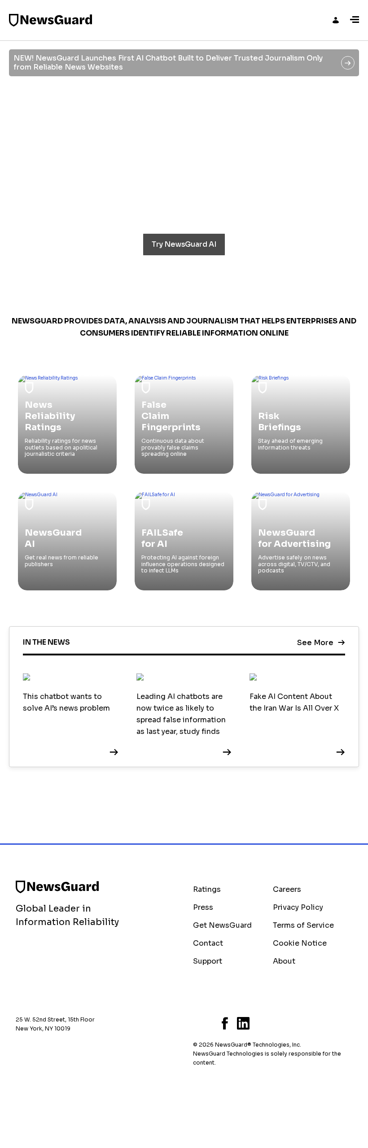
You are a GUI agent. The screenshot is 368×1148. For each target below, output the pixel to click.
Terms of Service (303, 925)
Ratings (207, 889)
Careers (287, 889)
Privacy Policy (298, 907)
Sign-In (336, 20)
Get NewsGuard (222, 925)
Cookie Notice (300, 943)
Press (203, 907)
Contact (208, 943)
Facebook (225, 1023)
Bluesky (195, 1023)
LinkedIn (243, 1023)
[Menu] (354, 20)
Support (207, 961)
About (284, 961)
